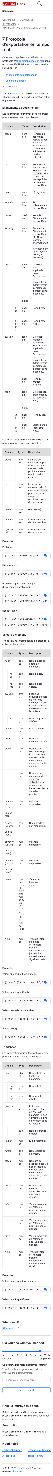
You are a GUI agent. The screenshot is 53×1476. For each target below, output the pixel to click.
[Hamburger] (48, 4)
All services (8, 1455)
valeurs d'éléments (16, 80)
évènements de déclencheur (21, 74)
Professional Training (39, 1449)
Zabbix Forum (35, 1455)
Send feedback (26, 1390)
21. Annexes (26, 19)
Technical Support (12, 1449)
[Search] (39, 4)
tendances (11, 86)
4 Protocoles (9, 23)
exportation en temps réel (30, 60)
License (17, 1471)
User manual (9, 19)
